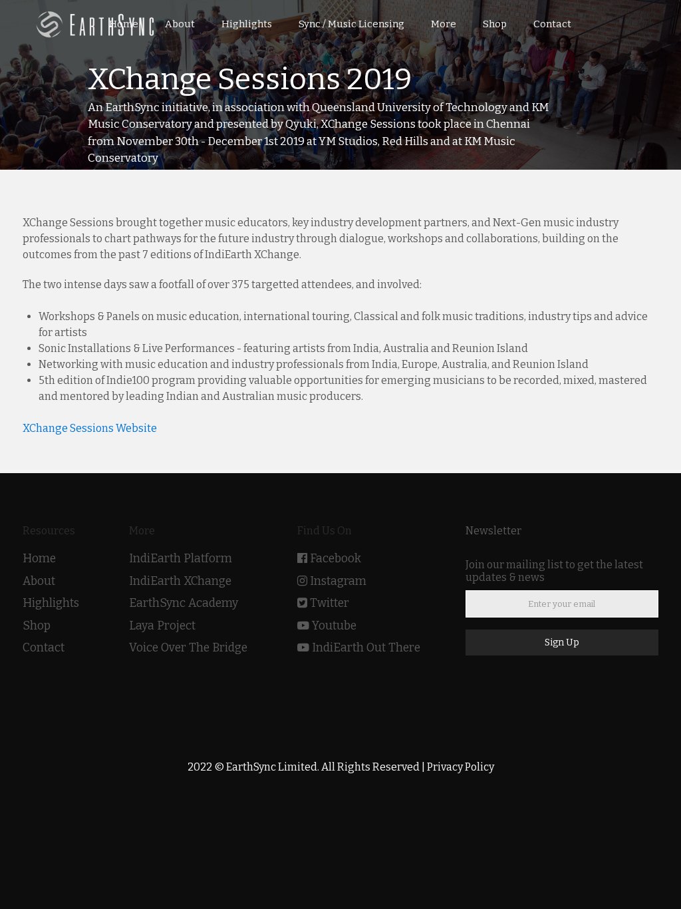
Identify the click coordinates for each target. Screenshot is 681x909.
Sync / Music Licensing (351, 24)
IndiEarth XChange (180, 581)
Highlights (51, 603)
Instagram (338, 581)
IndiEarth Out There (366, 648)
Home (39, 559)
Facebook (335, 559)
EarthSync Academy (183, 603)
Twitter (329, 603)
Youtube (334, 626)
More (443, 24)
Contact (44, 648)
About (39, 581)
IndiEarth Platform (180, 559)
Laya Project (162, 626)
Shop (37, 626)
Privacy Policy (460, 767)
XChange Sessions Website (90, 428)
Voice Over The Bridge (188, 648)
